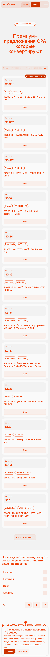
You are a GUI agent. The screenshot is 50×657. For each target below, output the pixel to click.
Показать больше (23, 537)
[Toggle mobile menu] (46, 4)
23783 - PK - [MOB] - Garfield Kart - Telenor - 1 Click (21, 212)
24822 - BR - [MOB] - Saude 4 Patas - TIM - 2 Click (24, 288)
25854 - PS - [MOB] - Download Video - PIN (23, 441)
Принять (9, 651)
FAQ (3, 605)
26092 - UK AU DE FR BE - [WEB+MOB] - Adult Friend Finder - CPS (23, 514)
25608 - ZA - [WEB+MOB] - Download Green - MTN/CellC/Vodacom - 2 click (22, 364)
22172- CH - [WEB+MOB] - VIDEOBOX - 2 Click (24, 174)
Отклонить (22, 651)
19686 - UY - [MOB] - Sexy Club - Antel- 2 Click (24, 98)
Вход (25, 107)
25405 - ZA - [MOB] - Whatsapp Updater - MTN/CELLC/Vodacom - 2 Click (24, 326)
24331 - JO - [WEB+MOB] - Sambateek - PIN (23, 250)
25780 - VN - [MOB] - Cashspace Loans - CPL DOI (24, 402)
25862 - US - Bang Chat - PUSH (19, 477)
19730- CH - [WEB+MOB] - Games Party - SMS (24, 136)
